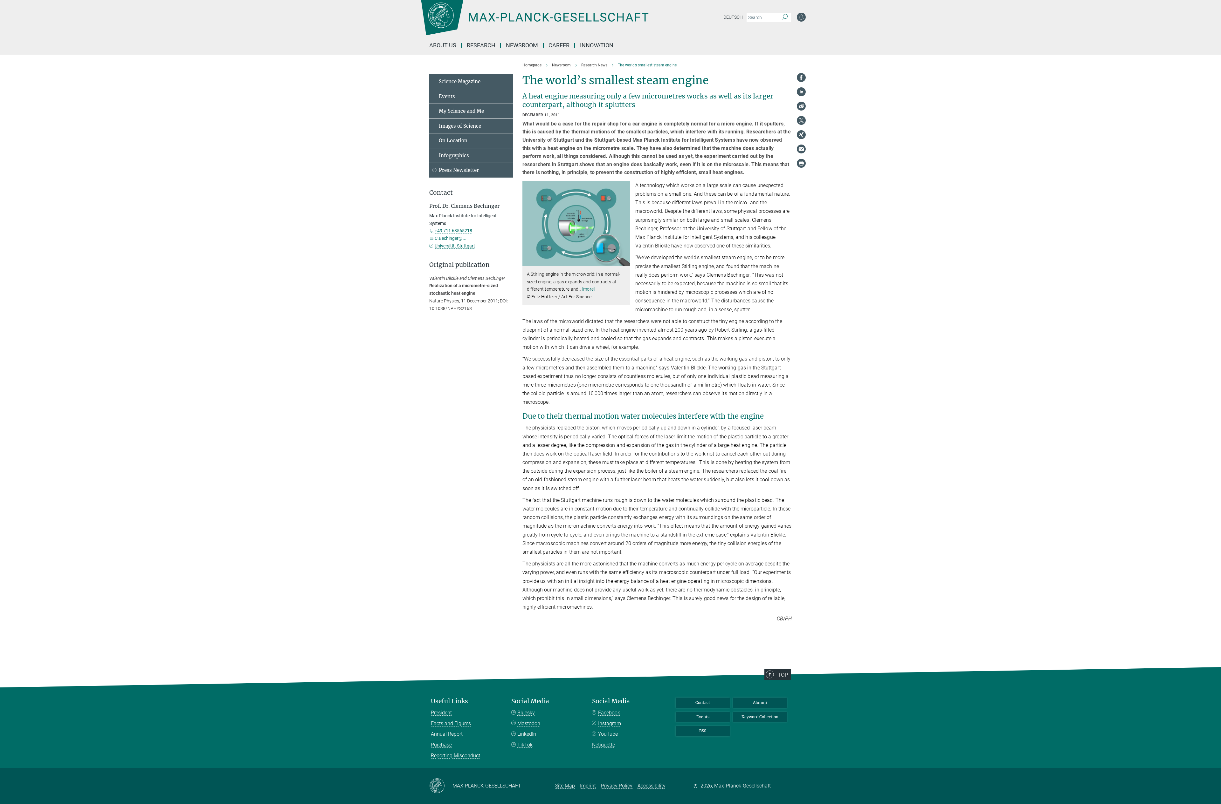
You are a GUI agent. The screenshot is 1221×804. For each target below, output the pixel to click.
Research (481, 45)
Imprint (588, 786)
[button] (625, 261)
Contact (702, 702)
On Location (453, 141)
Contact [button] (441, 192)
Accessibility (652, 786)
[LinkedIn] (801, 92)
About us (442, 45)
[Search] (784, 17)
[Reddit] (801, 106)
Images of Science (460, 126)
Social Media (530, 701)
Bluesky (526, 713)
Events (447, 96)
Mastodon (528, 723)
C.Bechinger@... (450, 238)
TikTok (525, 745)
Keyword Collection (760, 716)
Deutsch (733, 17)
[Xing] (801, 134)
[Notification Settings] (801, 17)
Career (558, 45)
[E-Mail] (801, 149)
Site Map (565, 786)
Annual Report (447, 734)
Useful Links (449, 701)
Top (783, 675)
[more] (588, 289)
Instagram (609, 723)
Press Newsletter (459, 170)
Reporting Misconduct (455, 756)
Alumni (760, 702)
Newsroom (522, 45)
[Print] (801, 163)
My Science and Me (461, 111)
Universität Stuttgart (455, 245)
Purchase (441, 745)
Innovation (596, 45)
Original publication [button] (459, 264)
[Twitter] (801, 120)
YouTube (608, 734)
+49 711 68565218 (453, 230)
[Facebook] (801, 77)
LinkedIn (526, 734)
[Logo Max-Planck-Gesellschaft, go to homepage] (534, 22)
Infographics (454, 155)
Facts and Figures (451, 723)
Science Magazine (459, 81)
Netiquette (603, 745)
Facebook (609, 713)
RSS (702, 730)
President (441, 713)
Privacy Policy (616, 786)
